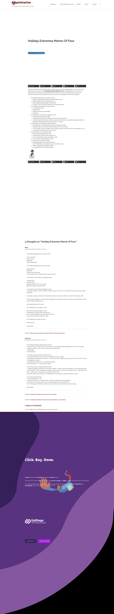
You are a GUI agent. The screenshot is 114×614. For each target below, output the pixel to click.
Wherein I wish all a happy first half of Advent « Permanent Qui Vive (47, 333)
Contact (95, 4)
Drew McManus (41, 53)
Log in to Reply (30, 326)
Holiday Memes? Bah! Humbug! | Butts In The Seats (43, 394)
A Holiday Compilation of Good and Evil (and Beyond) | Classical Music (48, 399)
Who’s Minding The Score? (67, 4)
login (31, 409)
